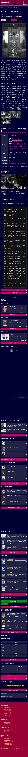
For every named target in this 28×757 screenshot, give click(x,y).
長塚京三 (14, 143)
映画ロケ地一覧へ (13, 678)
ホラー (16, 672)
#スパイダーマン (5, 601)
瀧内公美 (19, 143)
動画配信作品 (7, 740)
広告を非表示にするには (20, 397)
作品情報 (10, 7)
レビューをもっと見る (13, 290)
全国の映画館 (7, 722)
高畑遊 (20, 146)
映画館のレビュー (8, 723)
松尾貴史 (21, 144)
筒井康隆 (14, 141)
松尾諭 (17, 144)
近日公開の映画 (7, 710)
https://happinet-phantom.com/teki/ (17, 163)
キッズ (16, 669)
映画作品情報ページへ (6, 693)
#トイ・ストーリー (21, 601)
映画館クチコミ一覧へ (13, 676)
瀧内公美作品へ (13, 343)
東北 (16, 647)
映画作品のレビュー (9, 713)
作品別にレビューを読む (10, 715)
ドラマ (2, 16)
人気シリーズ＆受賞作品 (10, 712)
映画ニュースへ (13, 552)
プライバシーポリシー (21, 748)
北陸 (16, 650)
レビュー (13, 20)
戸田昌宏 (22, 148)
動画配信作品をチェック (13, 507)
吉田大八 (14, 138)
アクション (3, 666)
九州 (2, 655)
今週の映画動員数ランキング (7, 459)
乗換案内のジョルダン (9, 748)
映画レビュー (13, 594)
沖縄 (16, 655)
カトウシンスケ (14, 146)
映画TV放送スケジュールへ (13, 632)
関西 (2, 644)
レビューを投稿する (13, 292)
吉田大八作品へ (13, 314)
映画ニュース (7, 738)
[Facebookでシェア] (11, 350)
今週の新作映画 (7, 709)
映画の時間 (3, 7)
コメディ (3, 672)
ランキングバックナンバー (10, 731)
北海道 (2, 647)
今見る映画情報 (7, 743)
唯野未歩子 (17, 148)
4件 (18, 16)
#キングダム (4, 604)
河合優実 (12, 144)
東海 (16, 644)
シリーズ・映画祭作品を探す (13, 606)
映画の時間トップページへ (7, 696)
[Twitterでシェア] (16, 350)
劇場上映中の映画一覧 (13, 483)
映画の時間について (13, 690)
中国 (2, 653)
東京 (2, 642)
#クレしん (12, 601)
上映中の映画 (7, 707)
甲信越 (2, 650)
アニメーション (18, 666)
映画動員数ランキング (9, 730)
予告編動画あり (9, 16)
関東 (16, 642)
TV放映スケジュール (9, 741)
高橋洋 (12, 148)
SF (2, 669)
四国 (16, 653)
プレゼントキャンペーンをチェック (13, 435)
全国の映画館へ (13, 659)
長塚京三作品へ (13, 328)
